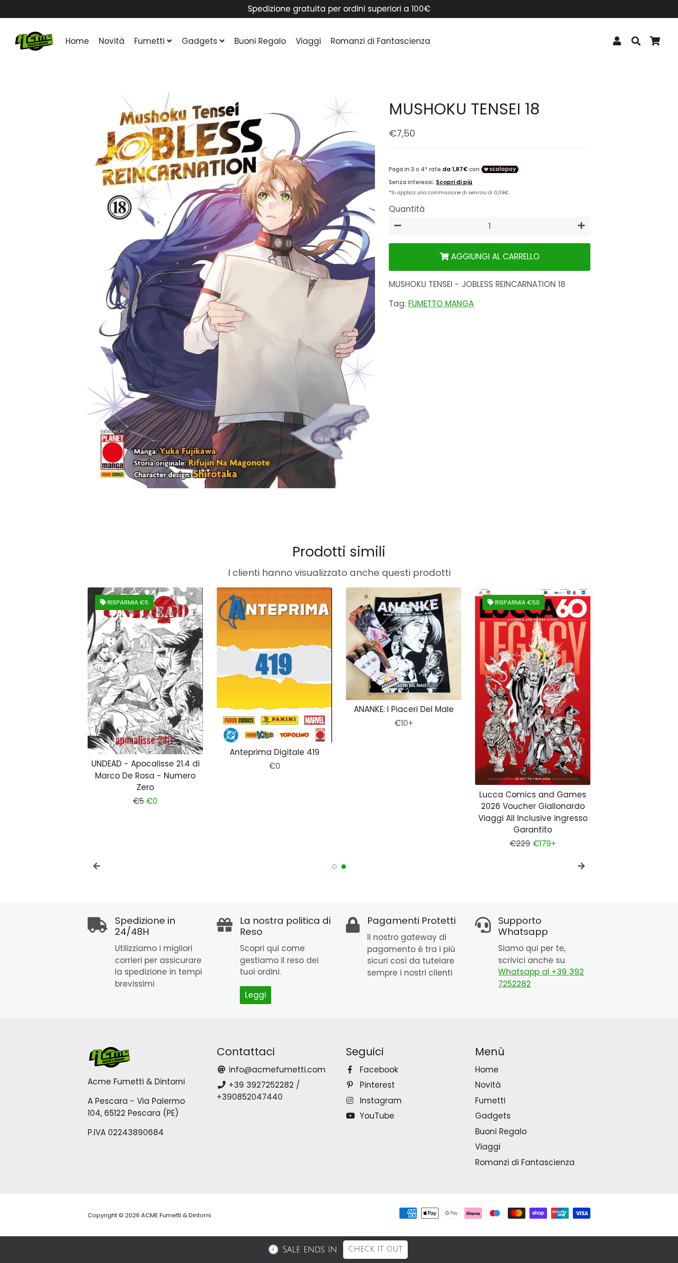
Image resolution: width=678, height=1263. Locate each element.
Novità (112, 41)
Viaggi (308, 41)
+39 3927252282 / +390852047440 (258, 1090)
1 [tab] (334, 866)
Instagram (379, 1100)
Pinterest (376, 1084)
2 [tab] (343, 866)
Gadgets (201, 41)
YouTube (375, 1115)
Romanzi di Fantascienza (380, 41)
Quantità (407, 209)
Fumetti (150, 41)
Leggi (255, 994)
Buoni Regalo (260, 41)
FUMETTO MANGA (441, 303)
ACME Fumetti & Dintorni (176, 1215)
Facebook (377, 1069)
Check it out (375, 1249)
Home (77, 41)
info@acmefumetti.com (276, 1069)
